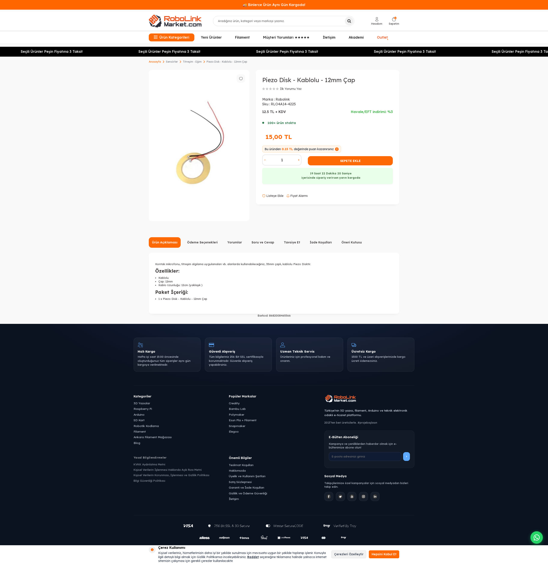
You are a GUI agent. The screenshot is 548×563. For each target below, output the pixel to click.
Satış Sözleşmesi (240, 482)
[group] (199, 145)
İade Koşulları (321, 242)
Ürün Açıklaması (164, 242)
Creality (234, 403)
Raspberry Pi (143, 409)
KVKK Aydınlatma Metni (149, 464)
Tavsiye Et (292, 242)
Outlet (383, 37)
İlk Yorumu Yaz (291, 89)
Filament (242, 37)
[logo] (175, 21)
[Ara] (349, 21)
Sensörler (172, 61)
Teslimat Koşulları (241, 465)
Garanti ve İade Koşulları (246, 487)
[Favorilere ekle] (241, 78)
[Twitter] (340, 496)
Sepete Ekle (350, 161)
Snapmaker (237, 426)
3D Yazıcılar (142, 403)
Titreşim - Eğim (192, 61)
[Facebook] (328, 496)
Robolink (282, 99)
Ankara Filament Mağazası (153, 437)
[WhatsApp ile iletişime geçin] (536, 537)
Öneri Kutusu (351, 242)
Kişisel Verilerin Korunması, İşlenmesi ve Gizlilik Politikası (171, 475)
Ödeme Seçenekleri (202, 242)
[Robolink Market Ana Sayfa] (369, 399)
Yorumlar (234, 242)
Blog (137, 443)
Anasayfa (155, 61)
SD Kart (139, 420)
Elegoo (234, 431)
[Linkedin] (375, 496)
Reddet (253, 557)
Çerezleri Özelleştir (348, 554)
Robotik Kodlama (146, 426)
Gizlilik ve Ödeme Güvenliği (248, 493)
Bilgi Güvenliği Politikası (149, 480)
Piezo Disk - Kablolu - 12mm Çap (227, 61)
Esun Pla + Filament (242, 420)
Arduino (139, 414)
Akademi (356, 37)
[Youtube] (351, 496)
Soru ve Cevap (263, 242)
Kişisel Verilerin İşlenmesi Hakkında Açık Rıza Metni (168, 469)
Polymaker (236, 414)
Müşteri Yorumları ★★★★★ (286, 37)
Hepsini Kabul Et (384, 554)
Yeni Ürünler (211, 37)
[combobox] (283, 21)
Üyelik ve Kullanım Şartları (247, 476)
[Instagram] (363, 496)
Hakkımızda (237, 470)
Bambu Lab (237, 409)
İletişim (329, 37)
